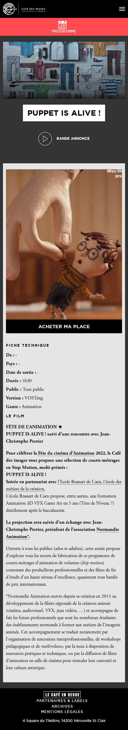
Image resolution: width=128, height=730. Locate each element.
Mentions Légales (62, 712)
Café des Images (24, 9)
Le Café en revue (62, 694)
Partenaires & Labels (62, 701)
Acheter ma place (64, 326)
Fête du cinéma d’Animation (65, 453)
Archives (62, 706)
